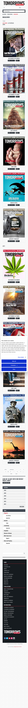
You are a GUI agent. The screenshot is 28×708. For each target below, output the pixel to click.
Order (7, 523)
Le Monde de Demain (8, 607)
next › (11, 473)
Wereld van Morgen (8, 613)
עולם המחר (6, 622)
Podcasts (6, 583)
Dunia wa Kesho (8, 628)
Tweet (4, 21)
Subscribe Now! (6, 482)
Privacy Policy (20, 643)
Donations (6, 572)
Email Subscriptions (8, 589)
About (5, 568)
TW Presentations (8, 578)
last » (16, 473)
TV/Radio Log (7, 566)
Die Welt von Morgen (9, 611)
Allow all (14, 361)
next (22, 506)
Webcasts (6, 582)
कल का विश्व (6, 624)
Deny (14, 369)
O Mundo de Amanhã (9, 617)
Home (5, 14)
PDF (18, 60)
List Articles (11, 23)
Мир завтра (6, 626)
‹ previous (11, 469)
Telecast (6, 564)
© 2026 (8, 643)
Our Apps (6, 580)
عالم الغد (5, 618)
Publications (9, 14)
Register (7, 538)
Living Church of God (17, 646)
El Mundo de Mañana (9, 609)
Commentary (6, 525)
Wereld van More (8, 615)
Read (5, 510)
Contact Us (6, 570)
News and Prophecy (8, 541)
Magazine (6, 513)
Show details (21, 357)
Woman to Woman (8, 533)
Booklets (5, 520)
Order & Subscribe (8, 576)
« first (5, 469)
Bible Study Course (7, 536)
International (7, 605)
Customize (13, 365)
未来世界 (6, 620)
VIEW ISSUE (12, 60)
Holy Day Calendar (8, 574)
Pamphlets (6, 530)
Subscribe (8, 518)
